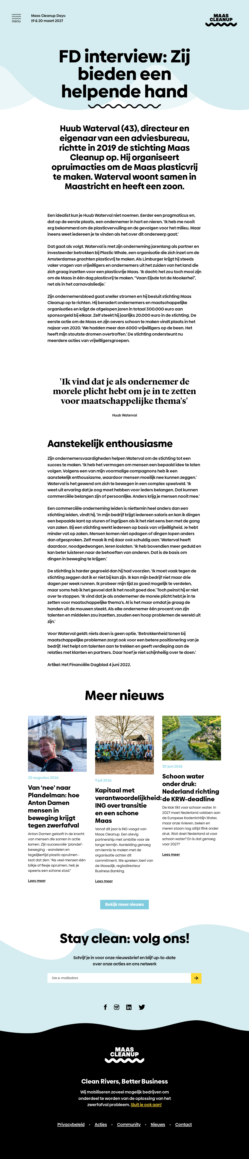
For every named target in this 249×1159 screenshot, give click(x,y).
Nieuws (158, 1124)
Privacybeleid (71, 1124)
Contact (183, 1124)
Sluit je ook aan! (146, 1104)
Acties (101, 1124)
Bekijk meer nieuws (124, 904)
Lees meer (37, 880)
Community (129, 1124)
